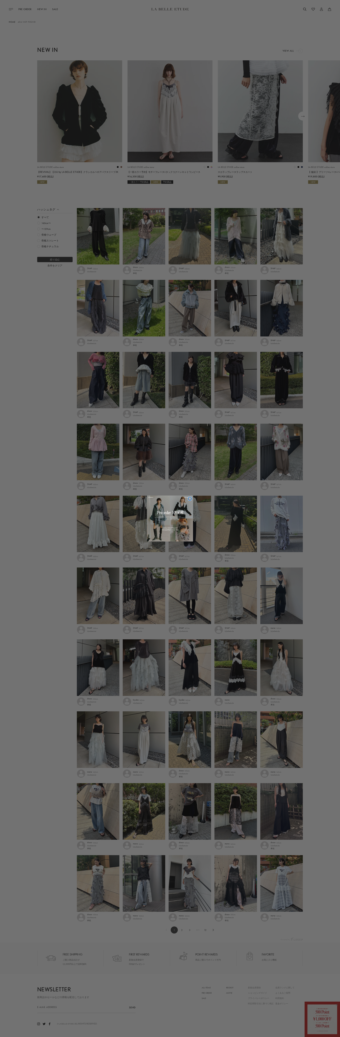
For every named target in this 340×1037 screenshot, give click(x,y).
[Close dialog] (190, 498)
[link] (170, 518)
